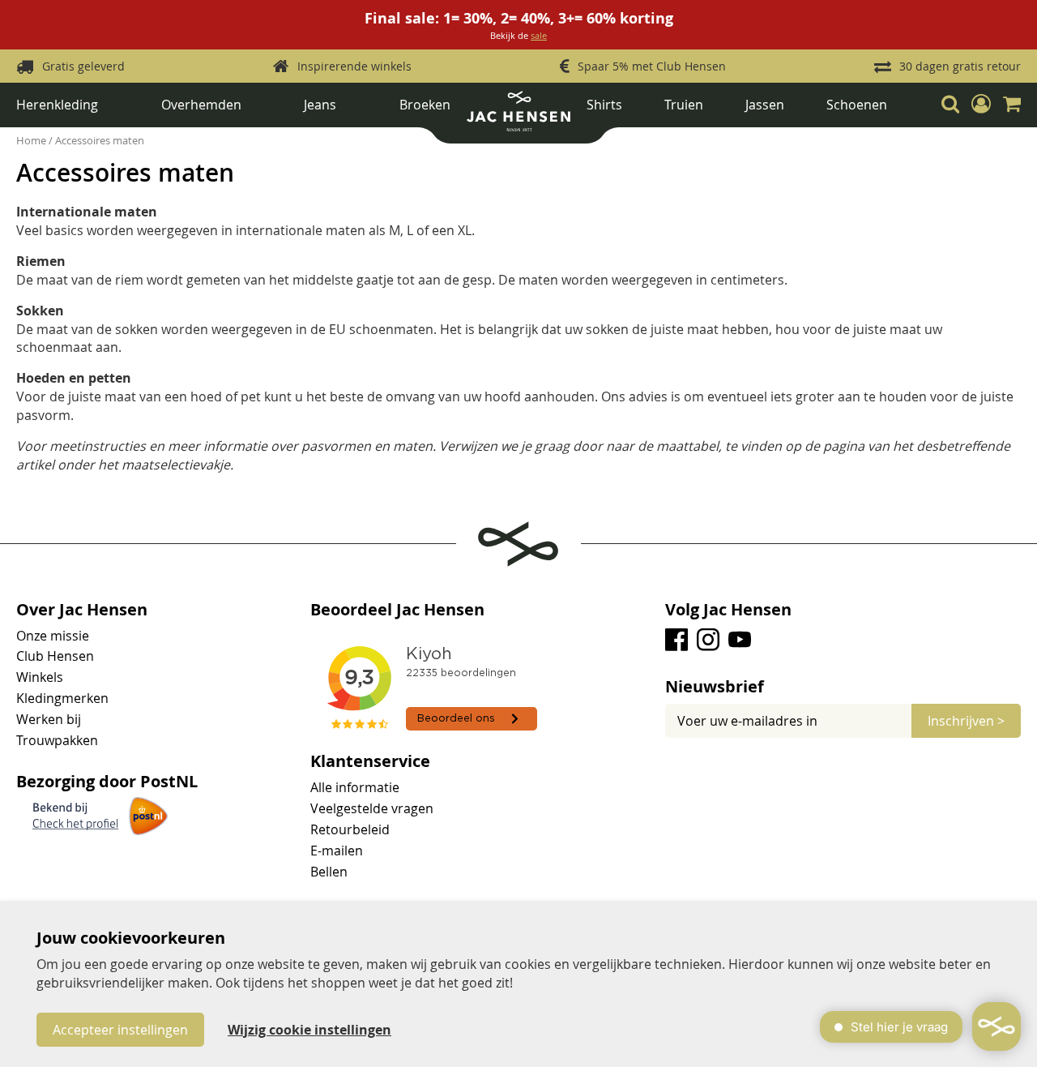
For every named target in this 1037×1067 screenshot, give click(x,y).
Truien (683, 105)
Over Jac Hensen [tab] (81, 610)
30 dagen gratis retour (960, 66)
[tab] (843, 687)
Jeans (320, 105)
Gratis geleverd (83, 66)
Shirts (604, 105)
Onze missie (52, 636)
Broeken (424, 105)
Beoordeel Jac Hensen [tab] (397, 610)
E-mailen (336, 850)
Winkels (39, 677)
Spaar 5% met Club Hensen (652, 66)
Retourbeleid (350, 829)
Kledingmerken (62, 698)
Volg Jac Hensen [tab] (728, 610)
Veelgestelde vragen (371, 808)
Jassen (764, 105)
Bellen (329, 872)
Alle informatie (354, 787)
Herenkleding (57, 105)
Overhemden (201, 105)
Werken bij (48, 719)
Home (32, 140)
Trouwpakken (57, 740)
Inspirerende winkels (354, 66)
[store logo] (518, 117)
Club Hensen (55, 656)
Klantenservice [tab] (370, 761)
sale (539, 35)
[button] (981, 104)
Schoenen (856, 105)
